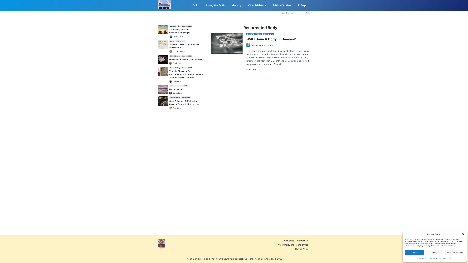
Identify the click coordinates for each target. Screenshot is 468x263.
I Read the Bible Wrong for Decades (185, 59)
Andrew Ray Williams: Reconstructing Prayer (179, 31)
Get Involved (288, 241)
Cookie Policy (422, 258)
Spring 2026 (186, 98)
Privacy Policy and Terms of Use (440, 258)
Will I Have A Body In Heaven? (271, 39)
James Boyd (177, 93)
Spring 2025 (268, 34)
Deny (434, 252)
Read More (252, 70)
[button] (463, 234)
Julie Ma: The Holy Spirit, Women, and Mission (185, 46)
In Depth (303, 5)
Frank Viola (177, 63)
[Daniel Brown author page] (248, 45)
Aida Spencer (178, 108)
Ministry (236, 5)
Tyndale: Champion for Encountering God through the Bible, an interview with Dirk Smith (186, 74)
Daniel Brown (256, 45)
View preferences (455, 252)
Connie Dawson (179, 51)
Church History (257, 5)
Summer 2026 (187, 26)
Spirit (196, 5)
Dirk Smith (177, 81)
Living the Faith (215, 5)
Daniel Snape (178, 36)
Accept (414, 252)
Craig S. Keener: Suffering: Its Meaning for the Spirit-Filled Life (184, 102)
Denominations (176, 89)
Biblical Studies (282, 5)
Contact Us (302, 241)
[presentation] (227, 43)
